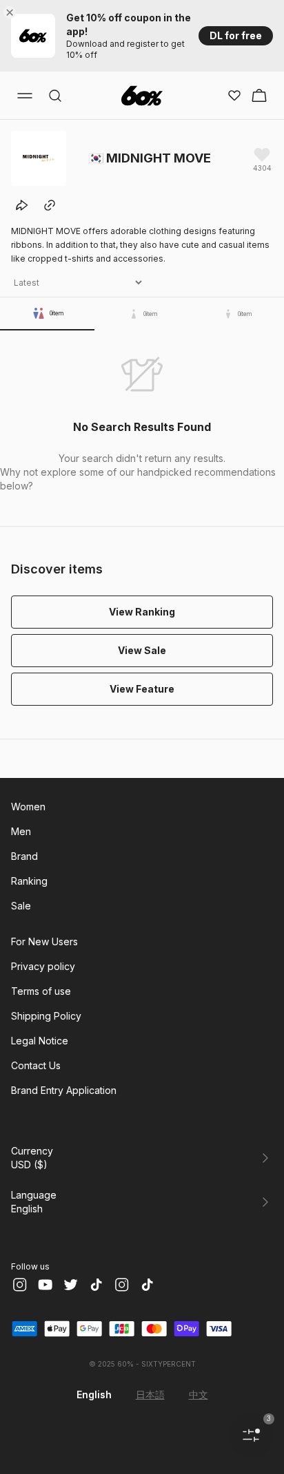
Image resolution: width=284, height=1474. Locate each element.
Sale (21, 906)
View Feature (142, 689)
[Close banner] (12, 12)
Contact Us (36, 1065)
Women (28, 806)
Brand (24, 856)
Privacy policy (43, 966)
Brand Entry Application (63, 1090)
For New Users (44, 941)
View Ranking (142, 612)
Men (21, 831)
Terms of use (41, 991)
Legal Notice (39, 1040)
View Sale (142, 650)
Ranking (29, 881)
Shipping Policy (46, 1016)
